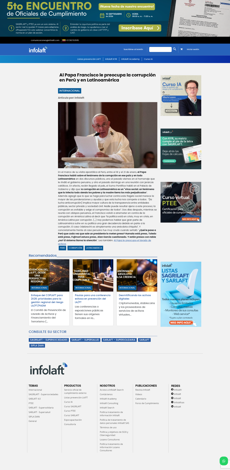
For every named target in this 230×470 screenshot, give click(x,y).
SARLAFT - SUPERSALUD (85, 340)
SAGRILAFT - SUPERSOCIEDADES (48, 340)
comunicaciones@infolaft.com (45, 40)
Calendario (140, 398)
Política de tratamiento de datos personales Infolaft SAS (114, 421)
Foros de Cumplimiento (147, 403)
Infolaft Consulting (109, 403)
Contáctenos (106, 394)
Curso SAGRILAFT (72, 406)
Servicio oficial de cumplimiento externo (75, 391)
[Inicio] (52, 49)
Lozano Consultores (110, 439)
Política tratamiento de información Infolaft (111, 414)
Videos (138, 394)
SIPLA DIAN (37, 345)
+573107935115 (72, 40)
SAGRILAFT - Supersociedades (43, 394)
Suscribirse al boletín (133, 49)
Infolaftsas (179, 402)
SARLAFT (144, 340)
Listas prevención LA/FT (76, 397)
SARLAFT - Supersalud (39, 412)
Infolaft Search (107, 407)
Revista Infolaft (142, 389)
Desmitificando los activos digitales (135, 297)
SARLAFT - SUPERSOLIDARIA (119, 340)
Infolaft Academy (130, 59)
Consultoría (70, 424)
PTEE (31, 403)
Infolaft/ (178, 389)
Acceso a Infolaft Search (112, 389)
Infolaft (177, 394)
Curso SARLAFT (71, 415)
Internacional (69, 90)
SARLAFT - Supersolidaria (41, 407)
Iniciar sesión (193, 49)
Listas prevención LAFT (89, 59)
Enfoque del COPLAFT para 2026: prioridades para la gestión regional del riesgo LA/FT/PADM (47, 300)
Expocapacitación (73, 419)
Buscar (174, 49)
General (33, 421)
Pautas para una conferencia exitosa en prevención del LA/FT (92, 299)
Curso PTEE (70, 410)
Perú (62, 248)
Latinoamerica (94, 248)
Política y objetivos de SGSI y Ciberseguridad (114, 434)
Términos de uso (108, 427)
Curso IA (148, 59)
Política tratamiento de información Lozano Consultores (111, 447)
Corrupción (75, 248)
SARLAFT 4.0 (35, 398)
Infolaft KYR (111, 59)
